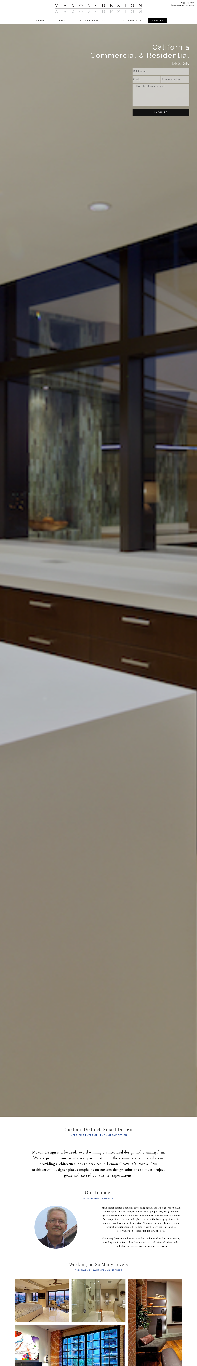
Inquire (161, 112)
